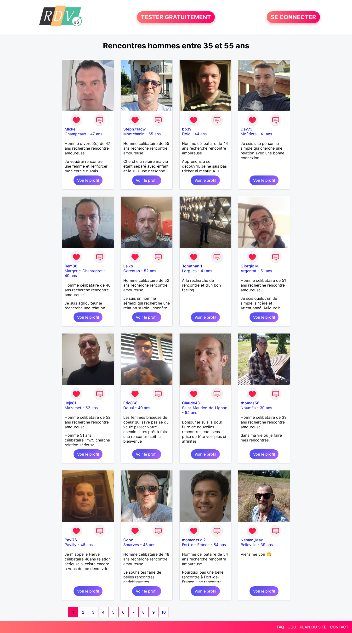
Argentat (248, 270)
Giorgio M (250, 266)
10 (163, 612)
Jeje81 (70, 403)
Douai (128, 407)
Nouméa (248, 407)
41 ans (266, 133)
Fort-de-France (196, 544)
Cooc (128, 539)
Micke (70, 129)
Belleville (248, 544)
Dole (186, 133)
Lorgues (189, 270)
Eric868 (130, 403)
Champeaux (75, 133)
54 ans (191, 412)
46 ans (86, 544)
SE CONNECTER (293, 17)
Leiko (128, 266)
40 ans (71, 275)
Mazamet (73, 407)
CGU (292, 627)
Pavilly (70, 544)
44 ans (200, 133)
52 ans (150, 270)
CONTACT (339, 627)
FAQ (280, 627)
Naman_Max (252, 539)
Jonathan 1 (192, 266)
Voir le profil (88, 180)
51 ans (266, 270)
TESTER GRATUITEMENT (176, 17)
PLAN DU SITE (313, 627)
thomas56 (250, 403)
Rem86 (71, 266)
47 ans (96, 133)
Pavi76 (71, 539)
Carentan (131, 270)
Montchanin (133, 133)
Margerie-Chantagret (84, 270)
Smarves (131, 544)
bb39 (187, 129)
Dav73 (246, 129)
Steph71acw (134, 129)
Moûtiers (248, 133)
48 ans (149, 544)
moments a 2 (194, 539)
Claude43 (191, 403)
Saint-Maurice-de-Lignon (204, 407)
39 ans (266, 407)
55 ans (154, 133)
